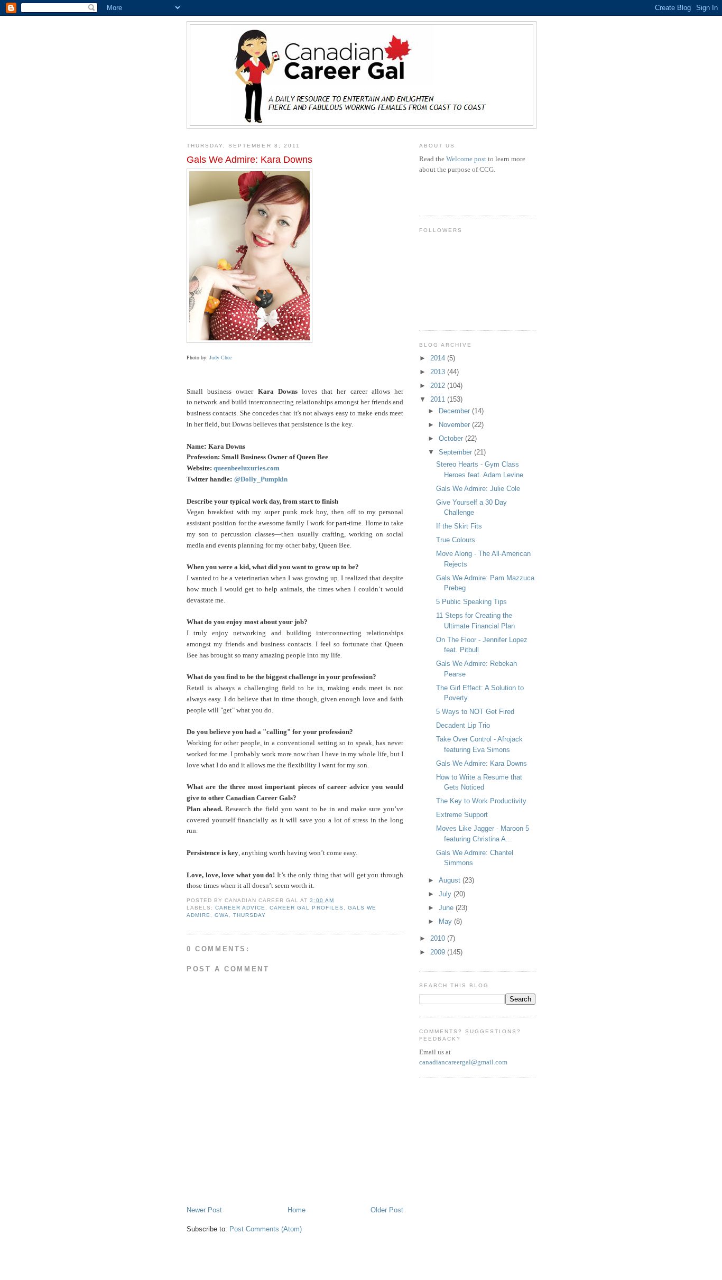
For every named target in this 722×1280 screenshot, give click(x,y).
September (456, 452)
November (455, 425)
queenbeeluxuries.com (247, 468)
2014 (438, 358)
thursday (249, 915)
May (446, 921)
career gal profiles (306, 908)
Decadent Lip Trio (463, 725)
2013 (438, 372)
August (450, 880)
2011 (438, 399)
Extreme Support (462, 815)
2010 (438, 938)
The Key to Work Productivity (481, 801)
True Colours (455, 540)
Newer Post (204, 1210)
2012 (438, 385)
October (452, 438)
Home (297, 1210)
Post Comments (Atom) (265, 1229)
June (447, 908)
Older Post (387, 1210)
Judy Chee (220, 357)
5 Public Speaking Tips (471, 602)
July (446, 894)
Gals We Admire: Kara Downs (481, 763)
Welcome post (466, 159)
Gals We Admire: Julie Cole (478, 489)
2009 (438, 952)
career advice (240, 908)
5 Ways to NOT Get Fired (475, 712)
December (455, 411)
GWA (222, 915)
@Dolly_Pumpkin (261, 479)
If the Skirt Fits (459, 526)
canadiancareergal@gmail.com (463, 1062)
